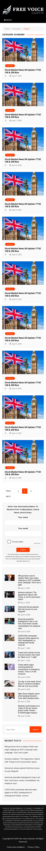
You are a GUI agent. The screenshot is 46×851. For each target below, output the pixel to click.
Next (8, 496)
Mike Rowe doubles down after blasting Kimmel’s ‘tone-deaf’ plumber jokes (29, 696)
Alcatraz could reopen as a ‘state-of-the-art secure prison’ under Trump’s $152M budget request (29, 709)
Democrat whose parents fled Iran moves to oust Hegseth (28, 609)
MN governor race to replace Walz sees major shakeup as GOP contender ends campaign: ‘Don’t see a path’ (29, 580)
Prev (8, 491)
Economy (10, 66)
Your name (23, 517)
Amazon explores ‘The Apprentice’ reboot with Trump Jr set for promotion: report (29, 595)
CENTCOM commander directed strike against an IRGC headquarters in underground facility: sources (28, 640)
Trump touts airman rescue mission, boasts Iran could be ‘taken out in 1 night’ (29, 654)
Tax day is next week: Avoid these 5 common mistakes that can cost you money (29, 683)
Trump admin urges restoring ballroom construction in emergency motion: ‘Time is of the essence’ (29, 669)
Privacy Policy (34, 847)
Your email (23, 528)
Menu (9, 20)
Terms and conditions (16, 847)
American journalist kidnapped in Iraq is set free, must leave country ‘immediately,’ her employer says (29, 623)
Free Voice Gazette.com (16, 808)
